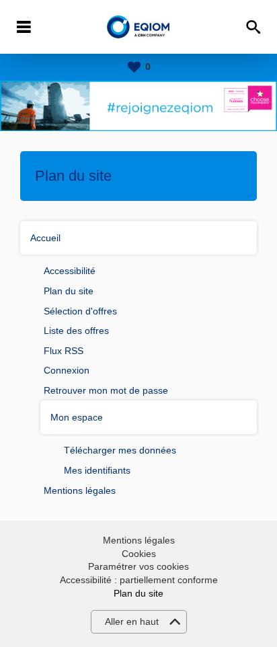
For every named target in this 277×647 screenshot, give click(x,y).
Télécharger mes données (120, 450)
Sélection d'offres (80, 311)
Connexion (66, 370)
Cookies (139, 553)
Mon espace (76, 417)
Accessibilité (69, 270)
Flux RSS (63, 350)
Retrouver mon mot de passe (106, 390)
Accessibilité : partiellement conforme (139, 579)
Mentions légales (80, 490)
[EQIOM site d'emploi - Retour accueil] (139, 27)
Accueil (45, 237)
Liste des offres (76, 330)
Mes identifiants (97, 470)
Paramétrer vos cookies (138, 566)
